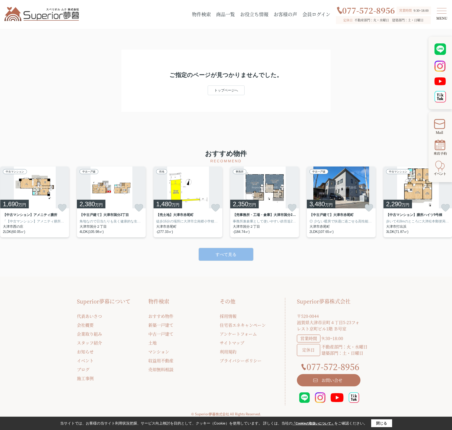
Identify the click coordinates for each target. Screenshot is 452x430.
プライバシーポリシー (241, 361)
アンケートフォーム (238, 334)
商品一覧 (225, 14)
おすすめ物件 (160, 316)
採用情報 (228, 316)
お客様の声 (285, 14)
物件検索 (201, 14)
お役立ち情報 (254, 14)
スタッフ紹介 (89, 343)
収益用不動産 (160, 361)
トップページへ (226, 90)
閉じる (381, 423)
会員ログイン (316, 14)
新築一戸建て (160, 325)
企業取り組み (89, 334)
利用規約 (228, 352)
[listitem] (111, 202)
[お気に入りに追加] (62, 208)
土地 (152, 343)
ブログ (83, 369)
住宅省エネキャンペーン (243, 325)
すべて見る (226, 254)
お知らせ (85, 352)
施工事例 (85, 378)
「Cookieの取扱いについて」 (313, 423)
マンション (158, 352)
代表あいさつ (89, 316)
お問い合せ (331, 380)
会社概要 (85, 325)
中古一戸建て (160, 334)
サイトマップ (232, 343)
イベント (85, 361)
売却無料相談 (160, 369)
